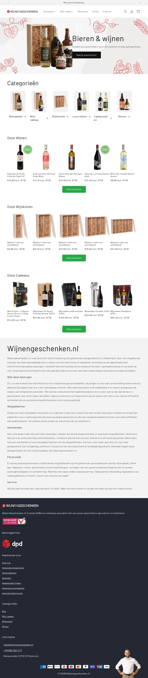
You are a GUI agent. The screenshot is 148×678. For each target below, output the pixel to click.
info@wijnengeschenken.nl (18, 644)
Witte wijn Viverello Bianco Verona (122, 175)
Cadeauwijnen (101, 118)
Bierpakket (16, 116)
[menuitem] (50, 12)
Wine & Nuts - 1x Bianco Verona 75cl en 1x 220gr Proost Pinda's (18, 313)
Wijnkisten (58, 116)
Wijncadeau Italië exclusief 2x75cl (71, 312)
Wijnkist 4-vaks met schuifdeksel (93, 243)
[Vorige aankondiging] (8, 2)
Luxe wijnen (80, 116)
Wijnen (5, 626)
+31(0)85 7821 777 (13, 650)
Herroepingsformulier (12, 593)
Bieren (122, 116)
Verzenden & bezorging (13, 568)
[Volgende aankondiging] (140, 2)
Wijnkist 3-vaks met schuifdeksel (68, 243)
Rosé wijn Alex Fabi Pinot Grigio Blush (44, 175)
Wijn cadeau (34, 118)
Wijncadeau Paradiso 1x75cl (97, 311)
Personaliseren (9, 573)
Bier (4, 611)
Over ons (6, 563)
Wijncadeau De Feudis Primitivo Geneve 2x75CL (44, 312)
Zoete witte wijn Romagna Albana (70, 175)
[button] (125, 11)
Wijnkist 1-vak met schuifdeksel (15, 243)
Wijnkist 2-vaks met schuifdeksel (42, 243)
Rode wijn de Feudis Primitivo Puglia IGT (16, 175)
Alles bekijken (74, 189)
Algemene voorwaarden (13, 588)
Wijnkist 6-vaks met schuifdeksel (119, 243)
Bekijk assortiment (86, 55)
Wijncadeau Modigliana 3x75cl (120, 312)
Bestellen (6, 578)
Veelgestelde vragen (11, 583)
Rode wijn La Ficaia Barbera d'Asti (97, 175)
